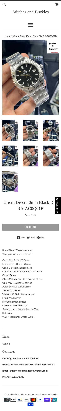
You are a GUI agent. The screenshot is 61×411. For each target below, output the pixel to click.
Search (6, 343)
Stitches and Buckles (30, 11)
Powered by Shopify (48, 394)
